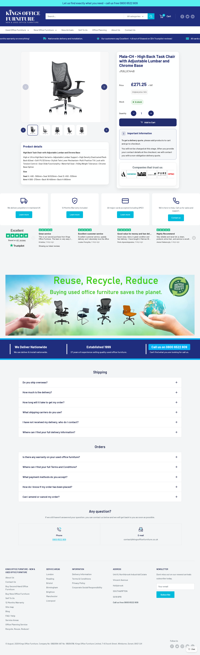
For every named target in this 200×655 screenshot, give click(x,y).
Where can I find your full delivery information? (49, 432)
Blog (7, 611)
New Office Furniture (44, 30)
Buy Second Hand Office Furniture (16, 588)
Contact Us (130, 30)
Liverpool (50, 600)
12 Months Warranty (14, 602)
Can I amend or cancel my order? (41, 496)
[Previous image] (26, 87)
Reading (50, 578)
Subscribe (165, 594)
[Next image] (104, 87)
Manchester (52, 596)
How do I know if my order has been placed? (47, 486)
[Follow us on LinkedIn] (193, 16)
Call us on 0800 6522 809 (169, 347)
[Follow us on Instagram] (182, 646)
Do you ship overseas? (35, 382)
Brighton (50, 592)
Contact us (176, 218)
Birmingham (52, 587)
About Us (115, 30)
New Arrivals (67, 30)
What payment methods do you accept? (45, 476)
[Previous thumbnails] (23, 130)
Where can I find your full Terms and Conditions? (50, 466)
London (50, 574)
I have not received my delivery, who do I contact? (51, 422)
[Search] (151, 16)
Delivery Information (82, 574)
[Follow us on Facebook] (182, 16)
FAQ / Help (10, 615)
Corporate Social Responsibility (87, 587)
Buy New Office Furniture (17, 593)
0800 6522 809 (129, 3)
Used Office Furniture (15, 30)
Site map (9, 607)
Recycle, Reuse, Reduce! (17, 629)
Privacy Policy (78, 583)
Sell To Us (82, 30)
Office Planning (99, 30)
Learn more (24, 214)
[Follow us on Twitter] (187, 16)
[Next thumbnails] (106, 130)
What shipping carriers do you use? (42, 412)
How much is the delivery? (37, 392)
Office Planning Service (16, 624)
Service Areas (12, 620)
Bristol (49, 583)
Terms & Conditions (81, 578)
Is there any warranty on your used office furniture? (51, 457)
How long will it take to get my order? (43, 402)
